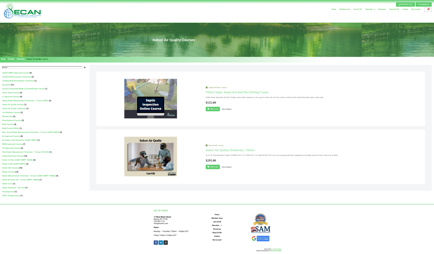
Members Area (217, 218)
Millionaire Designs (275, 251)
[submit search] (84, 67)
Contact (217, 236)
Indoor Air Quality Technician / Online (230, 150)
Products (11, 59)
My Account (217, 240)
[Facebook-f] (156, 242)
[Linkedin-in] (161, 242)
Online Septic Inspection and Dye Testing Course (237, 92)
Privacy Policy (277, 249)
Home (3, 59)
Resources (217, 229)
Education (21, 59)
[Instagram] (165, 242)
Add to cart (214, 109)
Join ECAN (217, 222)
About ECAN (217, 233)
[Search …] (42, 67)
